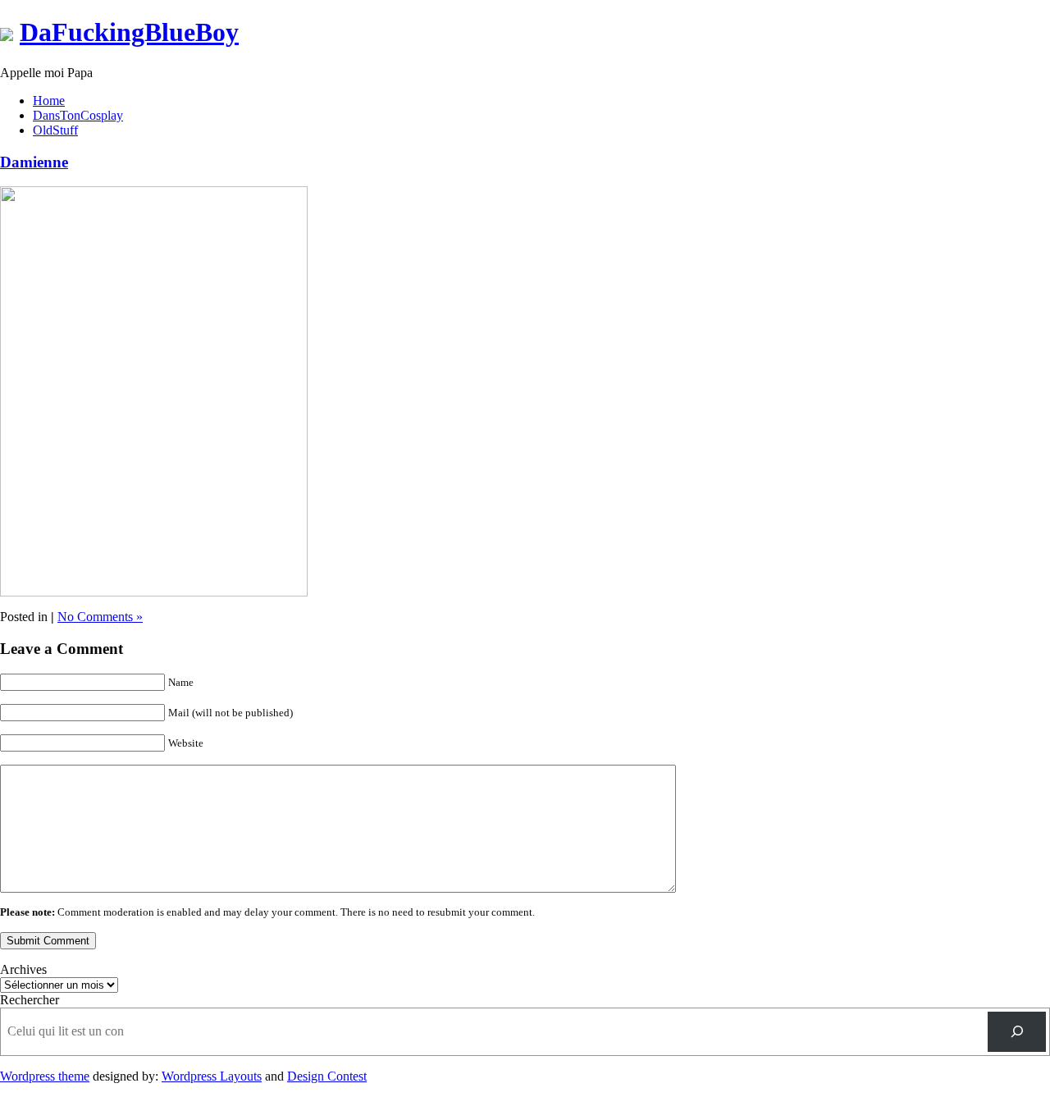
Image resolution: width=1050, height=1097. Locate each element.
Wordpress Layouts (212, 1076)
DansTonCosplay (78, 115)
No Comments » (100, 617)
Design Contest (327, 1076)
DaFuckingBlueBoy (129, 32)
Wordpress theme (44, 1076)
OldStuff (55, 130)
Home (49, 100)
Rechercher (29, 1000)
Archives (23, 969)
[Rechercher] (1017, 1032)
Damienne (34, 162)
